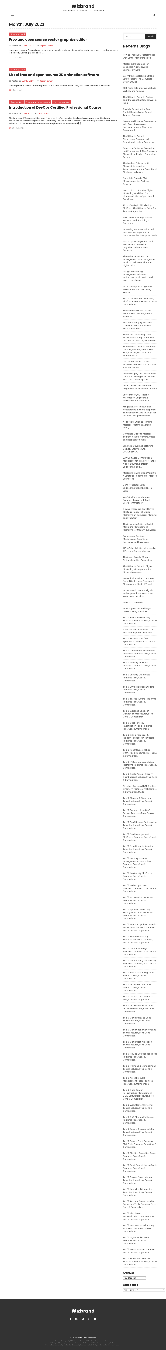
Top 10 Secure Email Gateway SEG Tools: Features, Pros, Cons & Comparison (140, 1144)
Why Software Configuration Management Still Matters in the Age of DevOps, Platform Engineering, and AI (139, 462)
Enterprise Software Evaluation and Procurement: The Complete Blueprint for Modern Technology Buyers (140, 153)
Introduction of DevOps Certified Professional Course (55, 107)
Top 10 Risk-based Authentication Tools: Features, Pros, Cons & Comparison (138, 1216)
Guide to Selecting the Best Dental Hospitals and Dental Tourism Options (137, 112)
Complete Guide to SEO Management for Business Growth (136, 181)
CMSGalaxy (74, 1341)
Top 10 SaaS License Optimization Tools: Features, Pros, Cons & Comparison (140, 825)
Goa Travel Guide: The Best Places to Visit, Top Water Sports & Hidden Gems (139, 364)
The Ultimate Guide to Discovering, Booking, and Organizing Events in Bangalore (138, 139)
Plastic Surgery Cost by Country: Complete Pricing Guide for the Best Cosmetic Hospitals (139, 376)
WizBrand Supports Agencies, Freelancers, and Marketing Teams (138, 289)
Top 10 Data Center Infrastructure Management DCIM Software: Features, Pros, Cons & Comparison (138, 1094)
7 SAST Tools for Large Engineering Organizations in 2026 (137, 487)
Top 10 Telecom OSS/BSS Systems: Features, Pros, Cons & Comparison (139, 641)
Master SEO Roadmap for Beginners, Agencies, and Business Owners (136, 66)
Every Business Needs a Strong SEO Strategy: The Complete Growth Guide (138, 78)
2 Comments (18, 128)
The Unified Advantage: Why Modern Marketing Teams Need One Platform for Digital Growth (139, 337)
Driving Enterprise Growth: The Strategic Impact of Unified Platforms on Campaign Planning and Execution (140, 513)
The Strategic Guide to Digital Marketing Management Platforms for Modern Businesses (139, 527)
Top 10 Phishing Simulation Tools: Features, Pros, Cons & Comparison (139, 1156)
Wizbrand (83, 6)
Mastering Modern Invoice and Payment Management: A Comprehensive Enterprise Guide (140, 232)
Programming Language (38, 102)
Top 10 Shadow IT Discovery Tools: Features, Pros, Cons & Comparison (137, 801)
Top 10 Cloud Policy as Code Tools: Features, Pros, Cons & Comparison (137, 1020)
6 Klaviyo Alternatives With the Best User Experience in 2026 (138, 631)
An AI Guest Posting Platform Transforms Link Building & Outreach (137, 220)
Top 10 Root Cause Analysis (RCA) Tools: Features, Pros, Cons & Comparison (140, 752)
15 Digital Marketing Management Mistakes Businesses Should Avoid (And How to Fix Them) (138, 276)
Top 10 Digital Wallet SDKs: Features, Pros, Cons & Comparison (136, 1240)
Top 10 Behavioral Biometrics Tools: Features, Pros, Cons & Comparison (137, 1192)
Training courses (62, 102)
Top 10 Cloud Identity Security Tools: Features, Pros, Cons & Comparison (138, 849)
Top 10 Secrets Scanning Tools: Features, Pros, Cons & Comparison (138, 975)
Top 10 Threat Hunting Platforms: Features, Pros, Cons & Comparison (139, 701)
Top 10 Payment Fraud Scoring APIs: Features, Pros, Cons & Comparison (138, 1228)
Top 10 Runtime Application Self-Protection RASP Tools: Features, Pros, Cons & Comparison (139, 927)
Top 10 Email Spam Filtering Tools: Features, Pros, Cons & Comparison (140, 1168)
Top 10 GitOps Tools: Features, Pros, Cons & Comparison (138, 998)
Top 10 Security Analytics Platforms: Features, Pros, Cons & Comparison (140, 665)
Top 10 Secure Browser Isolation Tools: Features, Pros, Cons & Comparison (139, 1132)
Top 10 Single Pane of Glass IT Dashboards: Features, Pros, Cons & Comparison (140, 777)
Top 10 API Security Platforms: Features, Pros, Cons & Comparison (138, 900)
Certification (16, 102)
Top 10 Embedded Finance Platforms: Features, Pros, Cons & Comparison (140, 1261)
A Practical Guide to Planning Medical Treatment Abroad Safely (137, 424)
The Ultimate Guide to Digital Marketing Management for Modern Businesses (137, 569)
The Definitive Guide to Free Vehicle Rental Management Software (137, 313)
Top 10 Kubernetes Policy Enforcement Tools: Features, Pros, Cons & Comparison (138, 939)
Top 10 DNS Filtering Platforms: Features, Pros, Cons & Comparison (138, 1120)
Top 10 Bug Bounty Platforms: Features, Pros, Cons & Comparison (137, 876)
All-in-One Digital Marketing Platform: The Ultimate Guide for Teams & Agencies (139, 208)
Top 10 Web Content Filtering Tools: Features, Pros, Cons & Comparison (138, 1107)
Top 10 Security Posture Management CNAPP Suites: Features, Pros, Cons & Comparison (137, 863)
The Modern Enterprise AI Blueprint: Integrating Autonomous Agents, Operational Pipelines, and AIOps (140, 168)
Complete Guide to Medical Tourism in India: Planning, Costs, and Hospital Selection (139, 436)
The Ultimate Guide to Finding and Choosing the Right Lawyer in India (140, 100)
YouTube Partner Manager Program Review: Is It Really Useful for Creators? (137, 500)
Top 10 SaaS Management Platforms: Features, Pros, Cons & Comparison (140, 837)
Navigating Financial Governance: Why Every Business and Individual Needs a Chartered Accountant (140, 126)
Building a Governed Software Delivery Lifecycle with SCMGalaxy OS (138, 448)
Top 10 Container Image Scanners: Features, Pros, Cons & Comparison (139, 951)
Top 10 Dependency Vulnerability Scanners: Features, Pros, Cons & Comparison (139, 963)
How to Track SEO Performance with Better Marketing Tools (139, 56)
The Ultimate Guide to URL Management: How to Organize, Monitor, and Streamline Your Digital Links (139, 261)
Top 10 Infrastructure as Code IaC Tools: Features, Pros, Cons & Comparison (139, 1008)
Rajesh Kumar (46, 45)
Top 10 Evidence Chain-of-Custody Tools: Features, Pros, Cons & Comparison (138, 713)
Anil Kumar (44, 113)
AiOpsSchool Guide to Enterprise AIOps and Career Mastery (139, 550)
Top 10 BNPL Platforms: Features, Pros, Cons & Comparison (139, 1251)
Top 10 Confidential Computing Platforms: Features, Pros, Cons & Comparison (140, 301)
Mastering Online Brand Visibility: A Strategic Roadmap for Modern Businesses (140, 475)
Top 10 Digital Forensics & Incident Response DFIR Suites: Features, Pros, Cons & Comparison (138, 739)
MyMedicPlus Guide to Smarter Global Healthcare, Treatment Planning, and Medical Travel (138, 581)
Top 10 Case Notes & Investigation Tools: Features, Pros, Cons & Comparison (137, 725)
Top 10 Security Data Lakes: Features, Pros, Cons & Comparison (136, 677)
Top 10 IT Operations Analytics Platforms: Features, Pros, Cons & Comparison (140, 765)
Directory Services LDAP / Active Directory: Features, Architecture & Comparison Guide (140, 789)
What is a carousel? (133, 602)
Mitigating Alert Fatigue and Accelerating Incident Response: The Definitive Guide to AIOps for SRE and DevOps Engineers (139, 411)
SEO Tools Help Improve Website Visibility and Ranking (139, 89)
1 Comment (17, 57)
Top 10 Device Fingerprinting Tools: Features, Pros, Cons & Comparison (137, 1180)
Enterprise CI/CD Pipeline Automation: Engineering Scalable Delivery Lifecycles (137, 397)
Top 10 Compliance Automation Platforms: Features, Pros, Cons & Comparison (140, 653)
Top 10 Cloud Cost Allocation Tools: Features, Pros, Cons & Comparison (137, 1044)
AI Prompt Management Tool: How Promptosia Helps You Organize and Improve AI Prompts (138, 246)
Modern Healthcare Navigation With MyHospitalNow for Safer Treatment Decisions (138, 593)
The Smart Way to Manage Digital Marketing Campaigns (137, 559)
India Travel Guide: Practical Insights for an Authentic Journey (140, 387)
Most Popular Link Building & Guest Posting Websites (137, 610)
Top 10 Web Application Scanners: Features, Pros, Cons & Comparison (139, 888)
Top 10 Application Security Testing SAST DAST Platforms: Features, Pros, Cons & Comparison (138, 914)
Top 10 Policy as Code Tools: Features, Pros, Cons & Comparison (137, 987)
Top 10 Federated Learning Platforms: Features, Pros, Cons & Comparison (140, 620)
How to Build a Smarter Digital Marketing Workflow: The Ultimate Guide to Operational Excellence (138, 195)
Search (150, 36)
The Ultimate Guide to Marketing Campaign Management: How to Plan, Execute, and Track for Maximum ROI (139, 351)
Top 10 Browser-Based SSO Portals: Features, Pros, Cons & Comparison (138, 813)
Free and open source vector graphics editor (48, 39)
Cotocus (83, 1345)
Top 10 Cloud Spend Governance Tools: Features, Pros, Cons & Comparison (139, 1032)
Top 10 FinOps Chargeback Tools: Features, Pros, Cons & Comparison (140, 1056)
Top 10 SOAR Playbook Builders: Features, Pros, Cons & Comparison (138, 689)
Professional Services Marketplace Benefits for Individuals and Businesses (136, 539)
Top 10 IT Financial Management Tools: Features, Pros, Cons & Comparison (139, 1068)
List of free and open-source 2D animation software (54, 74)
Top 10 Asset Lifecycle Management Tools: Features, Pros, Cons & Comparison (138, 1080)
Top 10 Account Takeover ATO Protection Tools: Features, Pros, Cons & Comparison (139, 1204)
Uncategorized (18, 34)
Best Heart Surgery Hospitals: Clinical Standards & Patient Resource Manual (138, 325)
